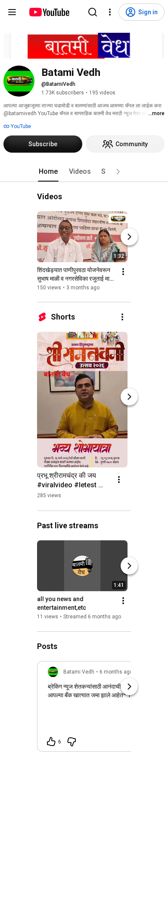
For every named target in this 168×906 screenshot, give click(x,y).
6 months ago (116, 672)
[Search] (92, 12)
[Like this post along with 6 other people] (51, 742)
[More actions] (123, 271)
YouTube (20, 126)
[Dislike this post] (71, 742)
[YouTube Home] (48, 12)
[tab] (48, 171)
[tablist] (84, 171)
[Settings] (110, 12)
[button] (118, 171)
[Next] (129, 236)
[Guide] (12, 12)
